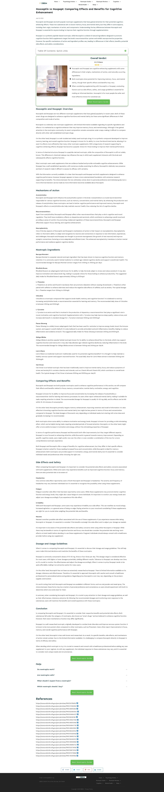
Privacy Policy (89, 789)
